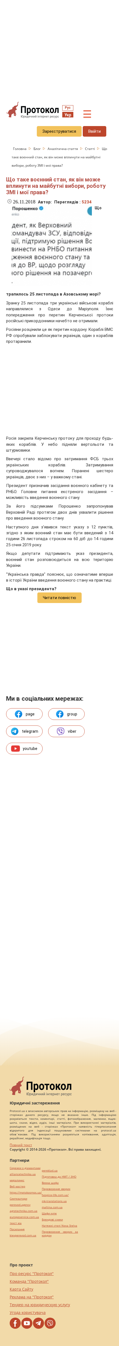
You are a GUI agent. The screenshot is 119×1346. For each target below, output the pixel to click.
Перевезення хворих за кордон (60, 1233)
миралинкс (17, 1180)
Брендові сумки (52, 1219)
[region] (59, 50)
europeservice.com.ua (24, 1217)
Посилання (17, 1229)
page (30, 714)
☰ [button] (87, 114)
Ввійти (94, 131)
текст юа (16, 1223)
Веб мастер (17, 1186)
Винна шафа (50, 1183)
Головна (20, 148)
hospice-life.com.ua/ (55, 1195)
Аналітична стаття (63, 148)
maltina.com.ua (52, 1207)
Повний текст (21, 1145)
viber (72, 731)
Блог (37, 148)
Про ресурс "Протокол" (32, 1273)
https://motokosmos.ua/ (26, 1192)
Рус (68, 108)
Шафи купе (49, 1213)
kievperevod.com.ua (23, 1235)
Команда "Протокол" (29, 1281)
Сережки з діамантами (25, 1168)
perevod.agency (20, 1205)
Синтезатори (18, 1198)
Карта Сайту (21, 1289)
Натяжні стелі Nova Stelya (59, 1225)
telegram (30, 731)
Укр (67, 115)
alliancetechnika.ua (23, 1174)
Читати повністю (59, 597)
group (72, 714)
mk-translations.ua (54, 1201)
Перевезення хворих (56, 1189)
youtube (30, 748)
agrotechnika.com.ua (23, 1211)
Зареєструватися (59, 131)
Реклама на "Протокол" (32, 1297)
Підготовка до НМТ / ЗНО (59, 1176)
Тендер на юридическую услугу (40, 1304)
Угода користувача (28, 1312)
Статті (90, 148)
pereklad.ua (50, 1170)
